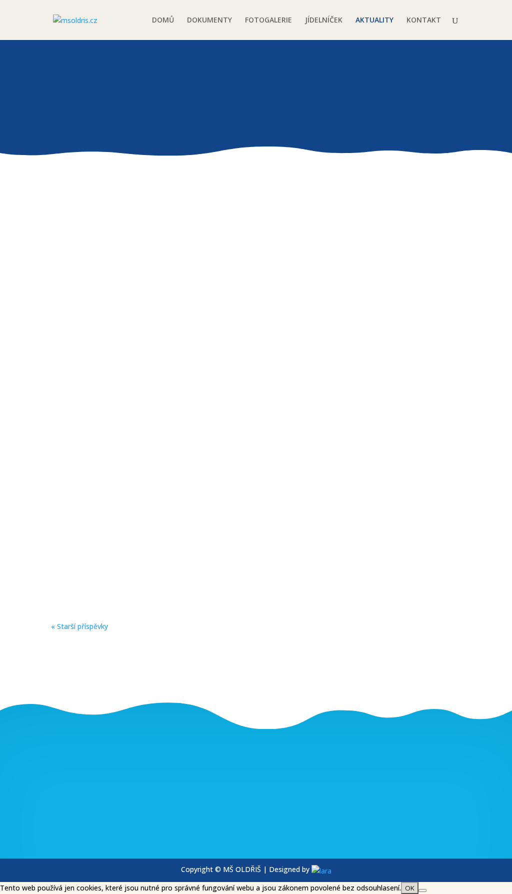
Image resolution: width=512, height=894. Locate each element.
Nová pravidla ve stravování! (125, 232)
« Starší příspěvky (79, 626)
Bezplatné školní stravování (123, 434)
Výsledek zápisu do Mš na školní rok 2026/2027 (164, 535)
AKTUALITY (375, 20)
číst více (77, 280)
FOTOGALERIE (268, 20)
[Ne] (422, 890)
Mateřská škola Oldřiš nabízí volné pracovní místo (172, 332)
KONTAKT (423, 20)
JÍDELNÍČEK (323, 20)
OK (409, 888)
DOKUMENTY (209, 20)
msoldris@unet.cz (105, 831)
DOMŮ (163, 20)
